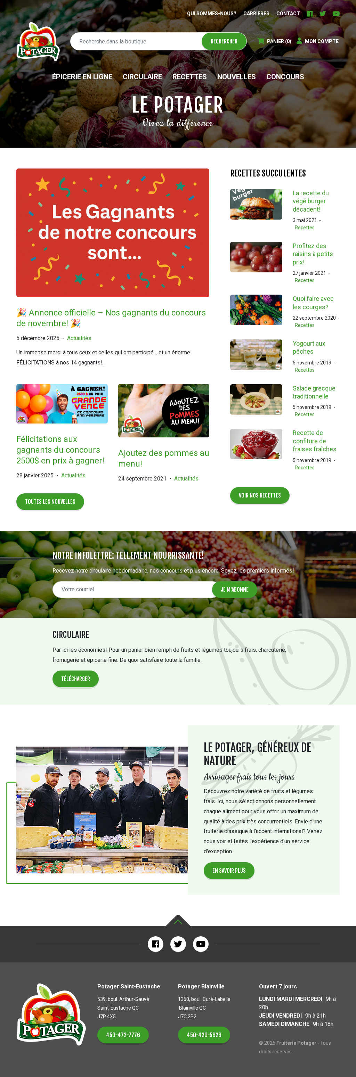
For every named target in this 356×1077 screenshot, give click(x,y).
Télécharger (75, 678)
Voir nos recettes (260, 495)
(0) (279, 41)
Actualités (79, 338)
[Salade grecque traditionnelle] (261, 401)
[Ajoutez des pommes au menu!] (164, 415)
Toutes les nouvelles (50, 501)
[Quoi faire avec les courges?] (261, 312)
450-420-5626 (204, 1034)
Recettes (189, 77)
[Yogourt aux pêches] (261, 356)
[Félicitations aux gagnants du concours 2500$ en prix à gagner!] (62, 408)
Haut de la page (178, 920)
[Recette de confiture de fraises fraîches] (261, 450)
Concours (285, 77)
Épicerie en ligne (82, 77)
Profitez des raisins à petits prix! (313, 254)
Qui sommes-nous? (211, 13)
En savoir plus (229, 870)
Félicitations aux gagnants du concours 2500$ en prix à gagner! (60, 450)
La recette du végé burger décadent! (311, 201)
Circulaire (142, 77)
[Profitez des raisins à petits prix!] (261, 263)
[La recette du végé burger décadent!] (261, 210)
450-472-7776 (123, 1034)
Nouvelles (236, 77)
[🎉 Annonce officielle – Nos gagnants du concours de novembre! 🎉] (112, 237)
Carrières (256, 13)
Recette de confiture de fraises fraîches (315, 441)
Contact (288, 13)
